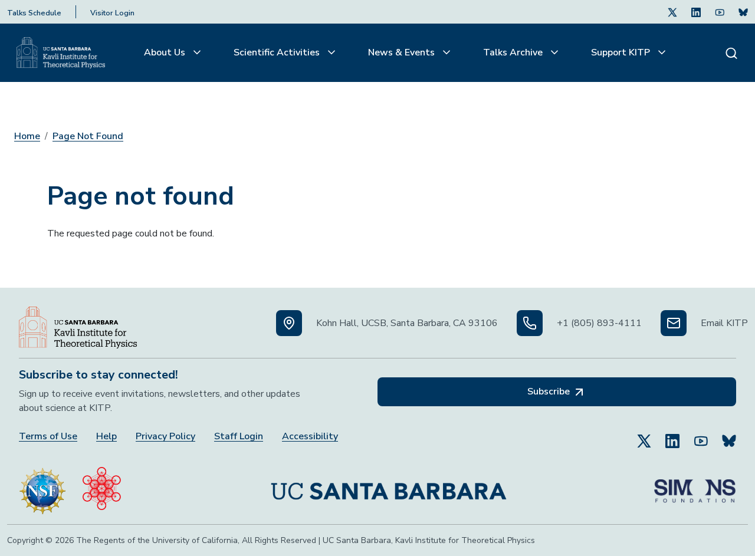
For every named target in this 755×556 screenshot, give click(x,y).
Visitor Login (112, 13)
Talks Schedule (34, 13)
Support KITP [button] (621, 52)
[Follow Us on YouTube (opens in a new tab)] (701, 435)
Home (27, 136)
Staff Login (238, 436)
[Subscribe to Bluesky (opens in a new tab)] (729, 435)
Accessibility (310, 436)
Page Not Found (87, 136)
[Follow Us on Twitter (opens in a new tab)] (672, 11)
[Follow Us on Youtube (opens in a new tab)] (719, 11)
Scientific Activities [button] (278, 52)
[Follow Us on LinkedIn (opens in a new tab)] (696, 11)
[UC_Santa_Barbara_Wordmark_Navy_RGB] (389, 486)
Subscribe (549, 391)
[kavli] (101, 486)
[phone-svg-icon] (530, 323)
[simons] (695, 486)
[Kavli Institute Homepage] (61, 53)
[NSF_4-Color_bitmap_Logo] (42, 486)
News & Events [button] (402, 52)
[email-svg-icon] (674, 323)
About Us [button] (166, 52)
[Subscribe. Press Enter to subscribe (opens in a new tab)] (743, 11)
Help (106, 436)
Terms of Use (48, 436)
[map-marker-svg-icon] (289, 323)
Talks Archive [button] (514, 52)
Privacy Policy (165, 436)
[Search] (731, 52)
